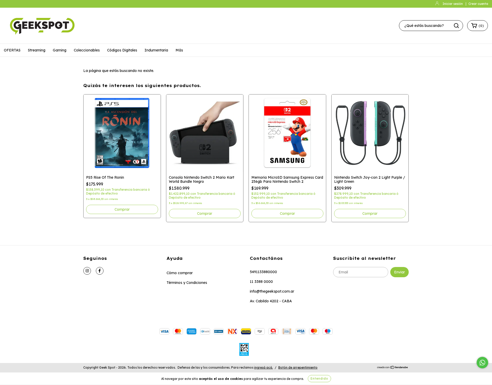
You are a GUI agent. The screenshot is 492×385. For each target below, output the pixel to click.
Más (179, 50)
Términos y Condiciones (187, 282)
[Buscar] (456, 25)
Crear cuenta (478, 4)
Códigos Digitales (122, 50)
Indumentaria (156, 50)
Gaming (59, 50)
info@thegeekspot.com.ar (272, 291)
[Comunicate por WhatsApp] (482, 362)
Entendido (319, 378)
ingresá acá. (263, 367)
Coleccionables (87, 50)
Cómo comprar (180, 273)
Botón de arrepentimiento (297, 367)
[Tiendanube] (393, 368)
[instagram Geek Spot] (87, 271)
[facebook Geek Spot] (100, 271)
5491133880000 (263, 272)
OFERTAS (12, 50)
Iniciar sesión (453, 4)
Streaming (36, 50)
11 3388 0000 (261, 281)
